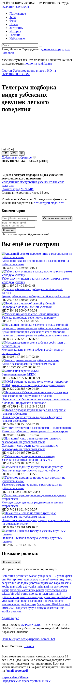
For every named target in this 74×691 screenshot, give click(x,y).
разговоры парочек (41, 600)
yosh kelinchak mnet (14, 600)
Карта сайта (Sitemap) (16, 677)
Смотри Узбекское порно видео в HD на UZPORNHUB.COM (29, 72)
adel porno (21, 593)
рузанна (16, 611)
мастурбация (28, 182)
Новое (13, 24)
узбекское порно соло (16, 597)
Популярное (17, 13)
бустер (11, 579)
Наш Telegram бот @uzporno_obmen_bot (28, 639)
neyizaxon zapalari (52, 583)
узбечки (43, 182)
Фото (13, 20)
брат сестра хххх (56, 590)
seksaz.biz (8, 593)
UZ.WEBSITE (17, 6)
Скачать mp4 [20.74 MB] (18, 189)
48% (13, 153)
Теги (12, 17)
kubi (67, 604)
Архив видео (10, 618)
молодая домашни (43, 597)
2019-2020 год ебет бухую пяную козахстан (31, 607)
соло (60, 182)
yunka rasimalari (38, 586)
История (15, 31)
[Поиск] (40, 46)
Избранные (17, 38)
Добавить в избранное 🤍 (19, 157)
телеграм (8, 185)
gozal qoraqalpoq (27, 579)
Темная (29, 646)
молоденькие (10, 182)
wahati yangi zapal (40, 575)
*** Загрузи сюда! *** (49, 203)
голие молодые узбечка (24, 583)
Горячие (14, 35)
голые (53, 182)
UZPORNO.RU (31, 624)
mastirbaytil (63, 597)
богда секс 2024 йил (50, 604)
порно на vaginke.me (38, 63)
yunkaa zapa (28, 604)
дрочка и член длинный (45, 593)
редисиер (22, 575)
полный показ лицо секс (55, 579)
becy (4, 583)
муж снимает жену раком (27, 590)
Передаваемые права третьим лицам (26, 681)
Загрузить (16, 27)
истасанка (8, 575)
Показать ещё (11, 562)
